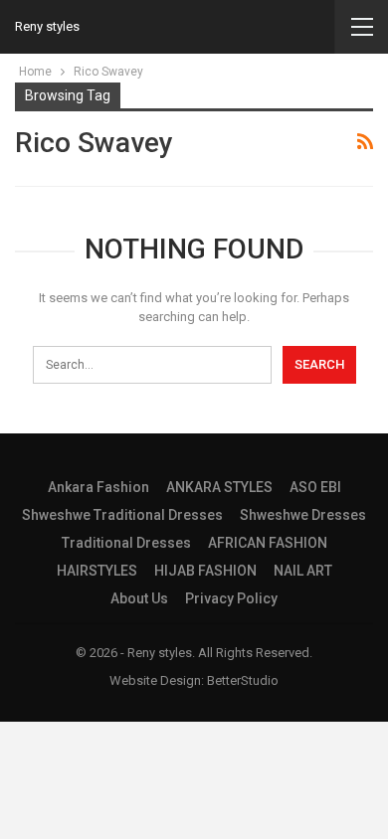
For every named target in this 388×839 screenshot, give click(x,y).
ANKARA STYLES (219, 487)
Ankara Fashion (98, 487)
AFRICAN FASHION (267, 543)
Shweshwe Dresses (303, 515)
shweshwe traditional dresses (122, 515)
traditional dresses (126, 543)
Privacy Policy (231, 598)
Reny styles (47, 26)
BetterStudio (243, 680)
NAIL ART (303, 571)
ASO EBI (315, 487)
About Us (139, 598)
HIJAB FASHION (205, 571)
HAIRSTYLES (97, 571)
